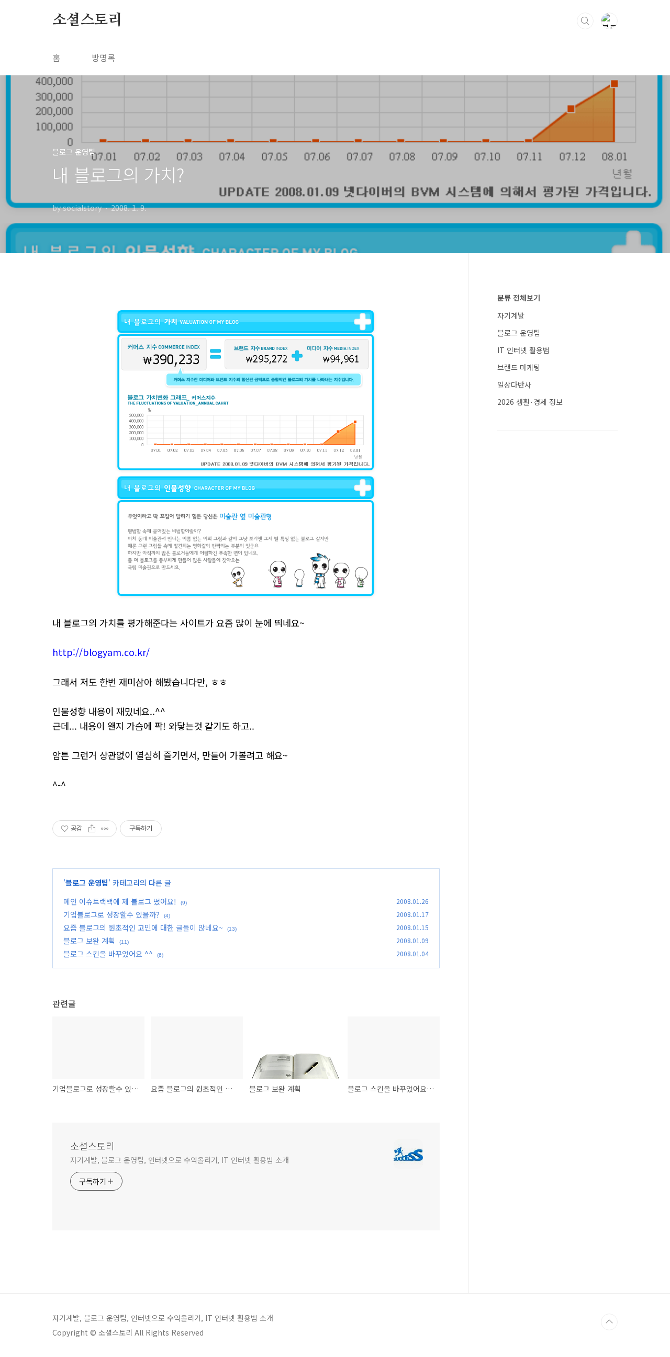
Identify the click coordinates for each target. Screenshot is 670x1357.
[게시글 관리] (104, 828)
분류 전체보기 (518, 297)
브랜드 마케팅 (518, 367)
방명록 (103, 57)
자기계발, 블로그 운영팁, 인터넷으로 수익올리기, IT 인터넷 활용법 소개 (179, 1160)
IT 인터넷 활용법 (523, 350)
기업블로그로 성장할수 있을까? (111, 914)
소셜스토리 (87, 20)
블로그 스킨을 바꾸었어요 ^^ (108, 953)
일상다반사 (514, 384)
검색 (585, 21)
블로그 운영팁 (86, 882)
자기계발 (510, 315)
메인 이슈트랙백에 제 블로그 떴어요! (119, 901)
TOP (609, 1322)
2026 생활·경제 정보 (530, 402)
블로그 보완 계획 (89, 940)
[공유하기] (91, 828)
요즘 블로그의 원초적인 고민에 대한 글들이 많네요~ (143, 927)
